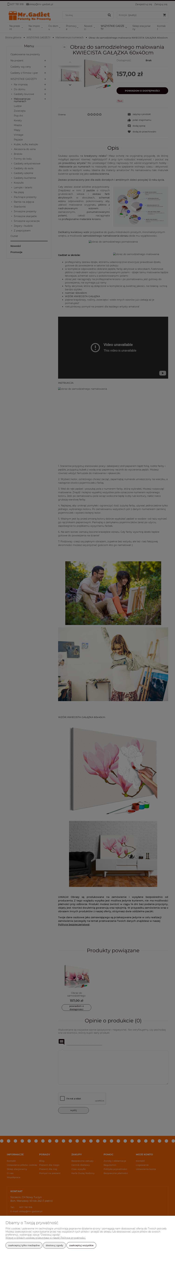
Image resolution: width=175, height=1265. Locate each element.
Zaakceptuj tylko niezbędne (24, 1245)
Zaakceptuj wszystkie (81, 1245)
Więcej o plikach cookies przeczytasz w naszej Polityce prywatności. (45, 1237)
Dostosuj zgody (54, 1245)
